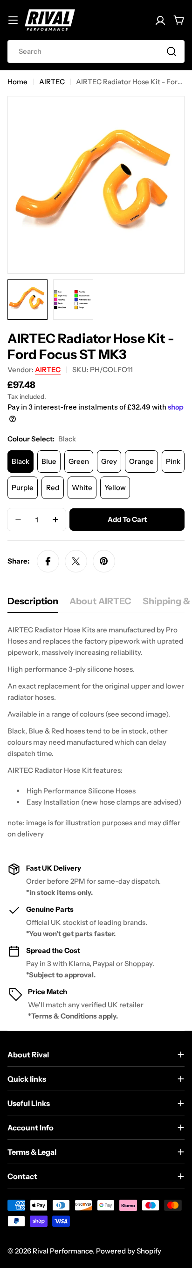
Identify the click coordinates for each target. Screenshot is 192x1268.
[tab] (32, 604)
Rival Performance (63, 1250)
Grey (109, 461)
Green (79, 461)
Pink (173, 461)
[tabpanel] (96, 732)
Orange (141, 461)
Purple (23, 487)
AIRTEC (52, 81)
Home (17, 81)
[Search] (171, 51)
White (82, 487)
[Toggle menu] (13, 20)
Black (20, 461)
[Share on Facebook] (48, 561)
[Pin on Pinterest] (104, 561)
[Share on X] (76, 561)
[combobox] (96, 51)
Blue (48, 461)
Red (52, 487)
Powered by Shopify (128, 1250)
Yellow (115, 487)
